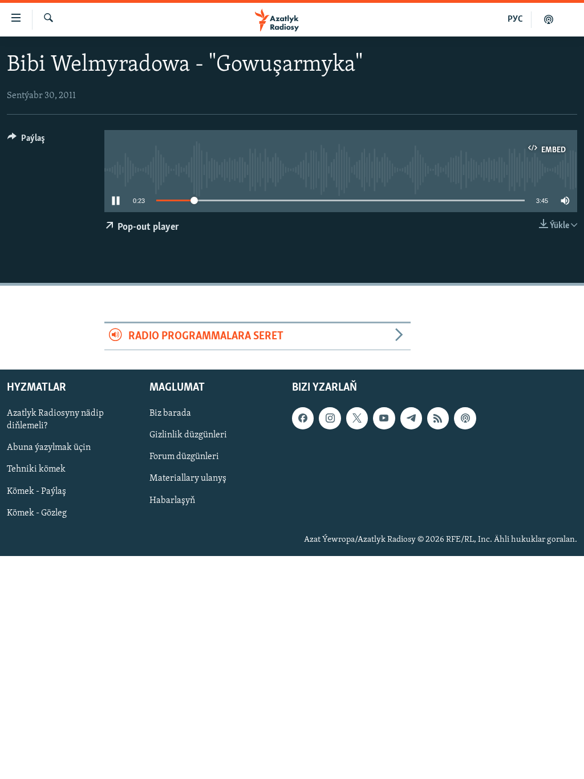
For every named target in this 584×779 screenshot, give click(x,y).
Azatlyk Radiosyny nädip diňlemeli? (55, 420)
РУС (515, 19)
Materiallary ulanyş (187, 479)
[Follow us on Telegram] (411, 418)
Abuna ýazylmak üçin (49, 448)
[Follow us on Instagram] (329, 418)
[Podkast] (549, 19)
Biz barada (170, 414)
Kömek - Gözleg (37, 513)
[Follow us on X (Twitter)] (357, 418)
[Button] (26, 141)
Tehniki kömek (36, 469)
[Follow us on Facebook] (303, 418)
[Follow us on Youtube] (384, 418)
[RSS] (438, 418)
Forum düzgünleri (184, 457)
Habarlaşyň (172, 500)
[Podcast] (465, 418)
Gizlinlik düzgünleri (188, 435)
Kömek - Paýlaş (36, 491)
